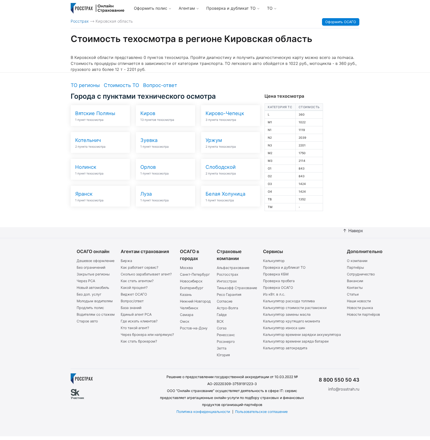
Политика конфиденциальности (203, 411)
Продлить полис (90, 308)
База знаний (131, 308)
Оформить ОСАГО (340, 22)
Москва (186, 267)
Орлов (148, 167)
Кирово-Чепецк (225, 113)
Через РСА (86, 281)
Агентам (187, 8)
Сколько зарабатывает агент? (146, 274)
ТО (269, 8)
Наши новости (359, 301)
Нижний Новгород (195, 301)
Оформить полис (150, 8)
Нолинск (85, 167)
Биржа (126, 261)
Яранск (84, 194)
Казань (186, 294)
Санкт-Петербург (195, 274)
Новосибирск (191, 281)
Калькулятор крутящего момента (291, 321)
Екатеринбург (191, 288)
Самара (186, 314)
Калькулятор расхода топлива (289, 301)
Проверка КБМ (275, 274)
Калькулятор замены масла (287, 314)
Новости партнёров (363, 314)
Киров (147, 113)
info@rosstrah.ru (343, 389)
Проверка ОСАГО (278, 287)
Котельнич (88, 140)
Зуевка (149, 140)
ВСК (220, 321)
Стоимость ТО (121, 85)
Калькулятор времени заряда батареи (295, 341)
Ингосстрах (227, 281)
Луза (146, 194)
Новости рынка (360, 308)
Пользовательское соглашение (261, 411)
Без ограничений (91, 267)
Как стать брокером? (139, 341)
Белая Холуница (225, 194)
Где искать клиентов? (139, 321)
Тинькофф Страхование (237, 288)
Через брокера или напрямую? (147, 334)
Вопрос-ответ (160, 85)
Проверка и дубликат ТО (231, 8)
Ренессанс (226, 335)
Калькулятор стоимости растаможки (294, 308)
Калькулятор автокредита (285, 348)
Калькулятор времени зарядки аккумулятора (302, 334)
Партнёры (355, 267)
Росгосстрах (227, 274)
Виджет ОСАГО (134, 294)
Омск (184, 321)
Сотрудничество (361, 274)
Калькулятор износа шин (284, 328)
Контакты (355, 287)
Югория (223, 355)
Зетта (221, 348)
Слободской (221, 167)
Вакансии (355, 281)
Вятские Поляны (95, 113)
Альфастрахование (233, 267)
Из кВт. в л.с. (274, 294)
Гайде (222, 314)
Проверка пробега (279, 281)
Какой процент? (134, 287)
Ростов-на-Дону (194, 328)
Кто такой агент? (135, 328)
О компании (357, 261)
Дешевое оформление (95, 261)
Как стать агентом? (137, 281)
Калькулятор (274, 261)
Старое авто (87, 321)
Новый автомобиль (93, 287)
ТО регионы (85, 85)
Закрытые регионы (93, 274)
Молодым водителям (95, 301)
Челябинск (189, 308)
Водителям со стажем (96, 314)
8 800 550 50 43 (339, 380)
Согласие (224, 301)
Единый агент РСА (136, 314)
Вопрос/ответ (132, 301)
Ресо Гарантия (229, 294)
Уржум (214, 140)
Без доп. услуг (89, 294)
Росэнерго (226, 341)
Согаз (221, 328)
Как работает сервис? (139, 267)
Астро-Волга (227, 308)
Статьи (353, 294)
